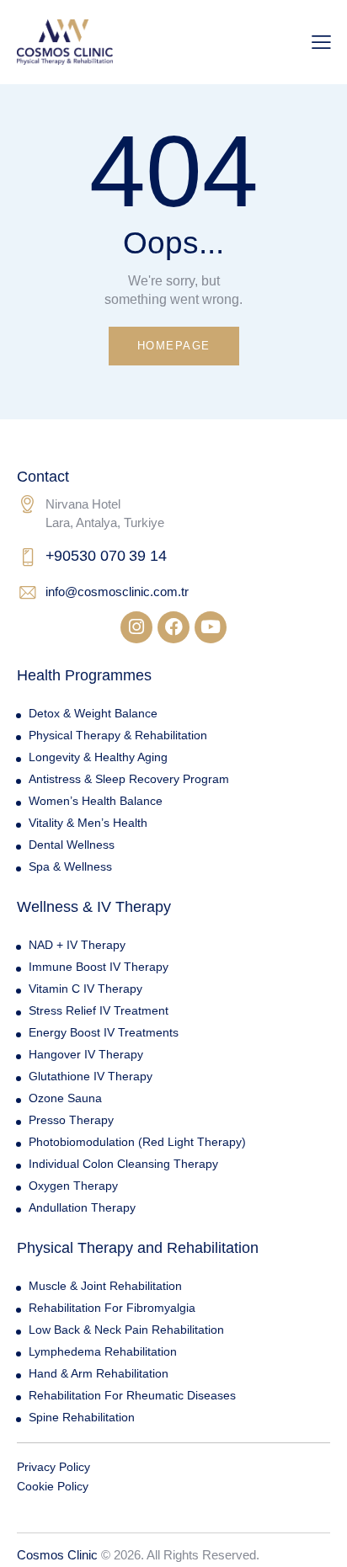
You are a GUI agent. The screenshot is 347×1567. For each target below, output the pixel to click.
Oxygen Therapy (73, 1185)
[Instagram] (136, 627)
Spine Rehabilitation (82, 1417)
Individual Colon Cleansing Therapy (123, 1163)
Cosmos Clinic (57, 1555)
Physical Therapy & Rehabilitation (118, 735)
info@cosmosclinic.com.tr (117, 591)
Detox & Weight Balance (93, 713)
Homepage (174, 345)
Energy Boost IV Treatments (104, 1032)
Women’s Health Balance (96, 800)
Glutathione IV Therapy (90, 1076)
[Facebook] (173, 627)
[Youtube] (211, 627)
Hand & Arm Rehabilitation (98, 1373)
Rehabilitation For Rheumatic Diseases (132, 1395)
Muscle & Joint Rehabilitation (105, 1286)
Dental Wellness (72, 844)
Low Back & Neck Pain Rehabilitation (126, 1329)
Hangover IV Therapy (86, 1054)
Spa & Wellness (70, 866)
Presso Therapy (71, 1120)
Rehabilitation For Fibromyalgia (112, 1307)
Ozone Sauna (65, 1098)
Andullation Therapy (82, 1207)
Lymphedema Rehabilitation (103, 1351)
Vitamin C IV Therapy (85, 988)
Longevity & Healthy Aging (98, 757)
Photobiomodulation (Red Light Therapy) (137, 1142)
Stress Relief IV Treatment (98, 1010)
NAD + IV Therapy (77, 944)
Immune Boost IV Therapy (98, 966)
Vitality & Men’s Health (88, 822)
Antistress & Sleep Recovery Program (129, 779)
